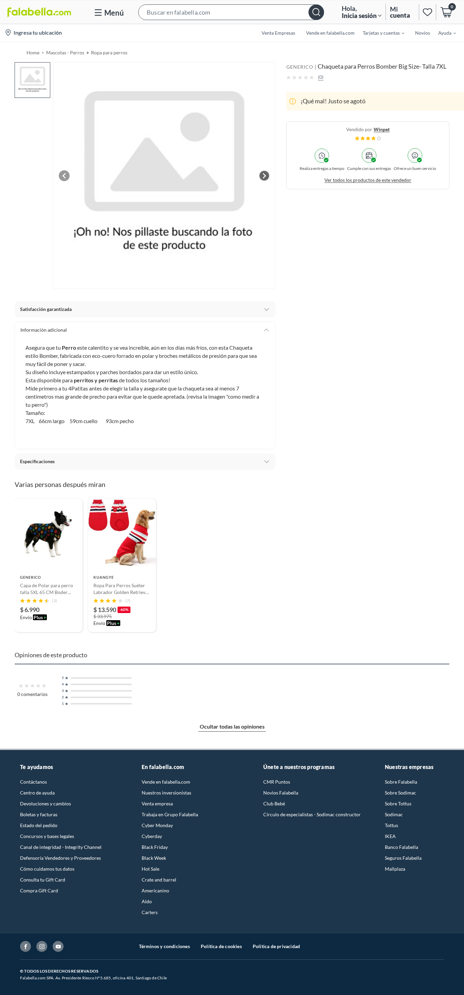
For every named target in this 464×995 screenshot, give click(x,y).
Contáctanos (33, 782)
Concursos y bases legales (47, 836)
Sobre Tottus (398, 803)
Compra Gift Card (39, 890)
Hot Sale (150, 869)
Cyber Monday (157, 825)
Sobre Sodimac (400, 793)
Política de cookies (221, 946)
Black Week (154, 858)
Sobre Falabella (401, 782)
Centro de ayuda (37, 793)
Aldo (147, 901)
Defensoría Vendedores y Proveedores (60, 858)
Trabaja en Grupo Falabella (170, 814)
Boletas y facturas (38, 814)
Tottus (391, 825)
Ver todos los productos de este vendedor (367, 180)
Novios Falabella (280, 793)
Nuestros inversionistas (166, 793)
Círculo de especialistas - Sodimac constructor (312, 814)
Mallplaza (395, 869)
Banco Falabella (401, 847)
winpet (382, 129)
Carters (150, 912)
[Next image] (264, 175)
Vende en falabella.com (166, 782)
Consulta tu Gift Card (42, 880)
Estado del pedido (38, 825)
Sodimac (394, 814)
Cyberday (152, 836)
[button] (231, 12)
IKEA (390, 836)
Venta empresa (157, 803)
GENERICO (299, 67)
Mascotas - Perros (65, 52)
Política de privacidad (276, 946)
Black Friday (155, 847)
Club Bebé (274, 803)
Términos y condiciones (164, 946)
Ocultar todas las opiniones (232, 726)
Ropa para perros (109, 52)
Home (32, 52)
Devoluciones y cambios (45, 803)
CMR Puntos (276, 782)
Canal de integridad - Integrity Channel (61, 847)
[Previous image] (64, 175)
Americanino (155, 890)
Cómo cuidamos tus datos (47, 869)
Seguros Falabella (403, 858)
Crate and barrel (159, 880)
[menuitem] (379, 32)
